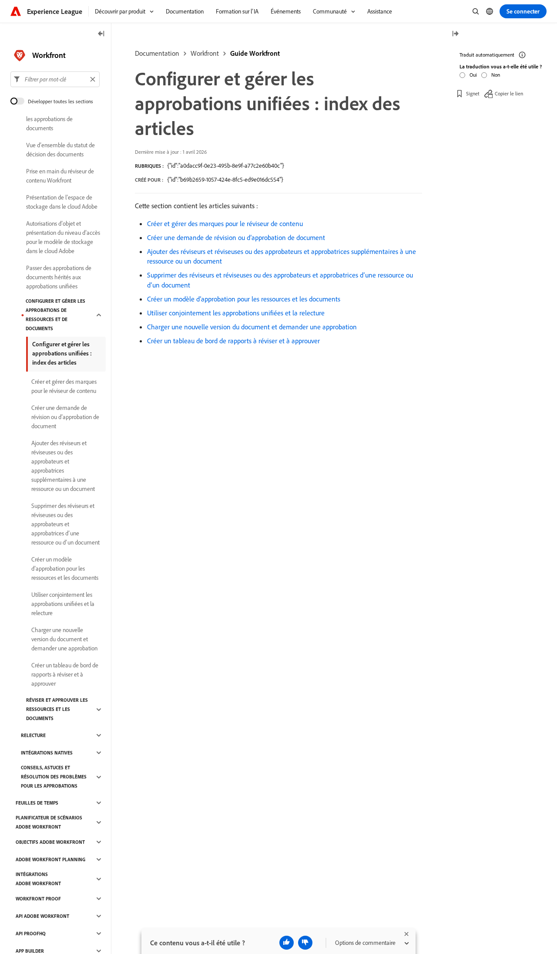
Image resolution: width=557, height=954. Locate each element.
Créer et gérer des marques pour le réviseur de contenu (225, 223)
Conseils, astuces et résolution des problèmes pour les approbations (54, 777)
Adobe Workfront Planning (50, 859)
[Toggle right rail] (455, 34)
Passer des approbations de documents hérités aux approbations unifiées (58, 277)
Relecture (33, 735)
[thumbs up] (286, 943)
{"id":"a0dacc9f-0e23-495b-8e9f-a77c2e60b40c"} (225, 165)
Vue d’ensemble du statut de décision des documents (60, 149)
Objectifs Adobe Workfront (50, 842)
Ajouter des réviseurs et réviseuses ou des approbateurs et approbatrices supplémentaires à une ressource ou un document (63, 466)
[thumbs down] (305, 943)
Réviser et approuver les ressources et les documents (57, 709)
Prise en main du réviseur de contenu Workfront (60, 175)
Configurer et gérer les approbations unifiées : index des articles (62, 353)
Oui (473, 74)
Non (495, 74)
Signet (473, 93)
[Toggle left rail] (101, 34)
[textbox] (55, 79)
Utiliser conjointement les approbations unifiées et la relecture (236, 312)
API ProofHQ (31, 933)
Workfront (205, 53)
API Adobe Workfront (42, 916)
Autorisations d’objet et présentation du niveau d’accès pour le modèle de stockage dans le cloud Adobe (63, 237)
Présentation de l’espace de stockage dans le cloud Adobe (61, 201)
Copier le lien (509, 93)
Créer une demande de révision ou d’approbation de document (236, 237)
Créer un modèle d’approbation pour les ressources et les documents (243, 298)
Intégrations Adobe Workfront (38, 878)
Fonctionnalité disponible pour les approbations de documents (62, 119)
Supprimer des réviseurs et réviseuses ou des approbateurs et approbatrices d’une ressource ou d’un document (65, 524)
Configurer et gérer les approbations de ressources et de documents (55, 315)
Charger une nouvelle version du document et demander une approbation (252, 326)
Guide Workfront (255, 53)
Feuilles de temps (37, 803)
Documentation (157, 53)
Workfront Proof (38, 899)
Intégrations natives (47, 753)
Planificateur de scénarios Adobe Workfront (49, 822)
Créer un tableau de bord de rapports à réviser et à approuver (233, 340)
